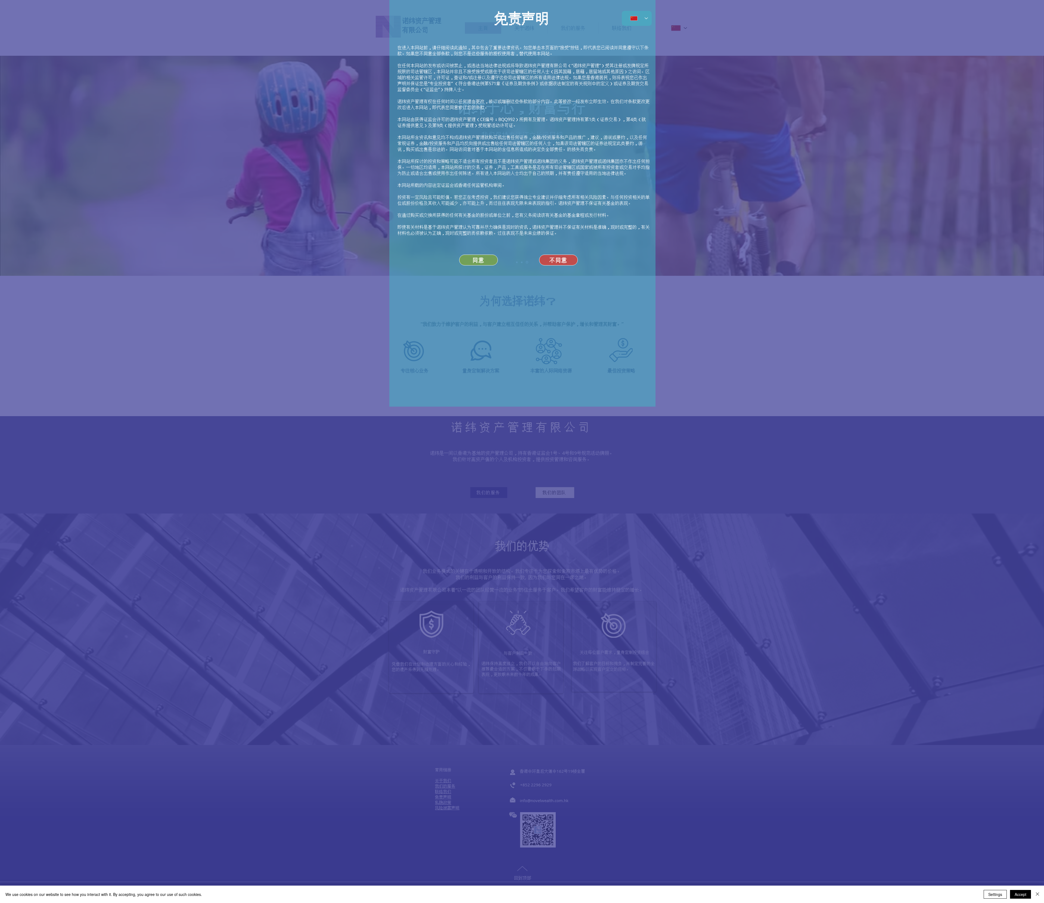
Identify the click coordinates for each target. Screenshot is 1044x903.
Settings (995, 894)
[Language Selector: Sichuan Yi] (637, 18)
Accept (1020, 894)
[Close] (1037, 894)
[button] (558, 260)
